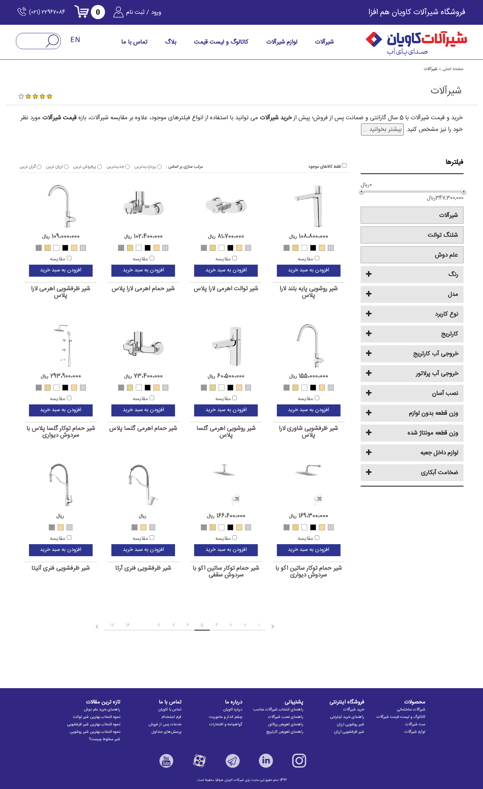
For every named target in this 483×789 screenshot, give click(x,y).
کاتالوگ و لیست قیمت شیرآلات (401, 717)
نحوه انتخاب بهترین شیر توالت (96, 717)
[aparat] (199, 761)
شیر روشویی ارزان (350, 724)
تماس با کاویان (169, 710)
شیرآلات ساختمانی (411, 710)
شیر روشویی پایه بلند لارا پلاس (309, 292)
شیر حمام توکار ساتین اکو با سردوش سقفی (226, 571)
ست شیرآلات (415, 724)
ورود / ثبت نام (143, 12)
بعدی (90, 626)
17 (112, 625)
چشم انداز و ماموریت (225, 717)
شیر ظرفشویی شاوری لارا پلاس (308, 431)
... (143, 625)
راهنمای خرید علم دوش (102, 710)
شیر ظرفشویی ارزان (349, 732)
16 (128, 625)
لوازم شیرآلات (415, 732)
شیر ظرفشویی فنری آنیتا (60, 568)
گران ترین (28, 166)
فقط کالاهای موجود (325, 166)
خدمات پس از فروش (165, 724)
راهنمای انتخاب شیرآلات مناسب (278, 710)
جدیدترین (115, 166)
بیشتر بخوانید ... (382, 129)
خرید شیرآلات (353, 710)
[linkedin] (266, 761)
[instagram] (299, 761)
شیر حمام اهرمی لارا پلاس (143, 289)
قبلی (278, 626)
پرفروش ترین (85, 166)
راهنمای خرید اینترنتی (347, 717)
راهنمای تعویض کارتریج (284, 732)
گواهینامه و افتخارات (225, 724)
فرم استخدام (171, 717)
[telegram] (233, 761)
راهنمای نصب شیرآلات (285, 717)
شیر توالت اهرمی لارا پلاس (226, 289)
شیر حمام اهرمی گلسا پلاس (143, 428)
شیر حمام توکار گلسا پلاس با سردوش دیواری (61, 431)
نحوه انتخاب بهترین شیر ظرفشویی (93, 724)
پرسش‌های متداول (166, 732)
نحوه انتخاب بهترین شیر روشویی (95, 732)
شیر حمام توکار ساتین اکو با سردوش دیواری (308, 571)
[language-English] (76, 40)
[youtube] (166, 761)
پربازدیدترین (145, 166)
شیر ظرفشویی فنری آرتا (143, 568)
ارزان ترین (55, 166)
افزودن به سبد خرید (308, 270)
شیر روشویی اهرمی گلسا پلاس (226, 431)
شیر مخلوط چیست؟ (104, 739)
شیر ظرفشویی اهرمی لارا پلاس (60, 292)
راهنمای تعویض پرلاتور (285, 724)
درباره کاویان (232, 710)
